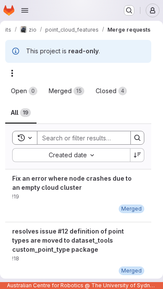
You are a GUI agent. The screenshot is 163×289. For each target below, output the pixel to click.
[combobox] (71, 155)
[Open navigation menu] (25, 10)
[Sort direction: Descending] (137, 155)
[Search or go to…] (129, 10)
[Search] (137, 138)
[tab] (24, 91)
